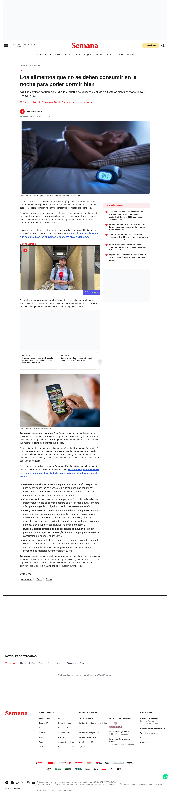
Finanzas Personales (67, 728)
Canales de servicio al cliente (152, 728)
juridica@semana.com (118, 734)
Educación (62, 718)
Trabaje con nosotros (149, 733)
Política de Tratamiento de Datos (93, 723)
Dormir (39, 579)
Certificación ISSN (86, 742)
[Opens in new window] (12, 782)
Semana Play (44, 718)
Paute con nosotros (148, 738)
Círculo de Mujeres (66, 742)
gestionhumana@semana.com (122, 744)
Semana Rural (64, 732)
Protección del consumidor (120, 718)
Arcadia (42, 732)
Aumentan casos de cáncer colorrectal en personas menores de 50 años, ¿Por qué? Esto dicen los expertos (38, 360)
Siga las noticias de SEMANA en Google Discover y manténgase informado (58, 102)
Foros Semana (64, 723)
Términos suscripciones (89, 728)
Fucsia (41, 742)
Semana (23, 65)
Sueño (49, 579)
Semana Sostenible (66, 747)
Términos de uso (86, 718)
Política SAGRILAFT (87, 737)
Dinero (41, 728)
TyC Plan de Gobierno (88, 747)
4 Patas (42, 747)
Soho (41, 737)
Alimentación (26, 579)
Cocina (61, 737)
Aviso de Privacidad (15, 789)
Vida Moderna (35, 65)
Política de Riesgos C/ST (89, 732)
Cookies (143, 743)
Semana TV (43, 723)
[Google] (6, 782)
